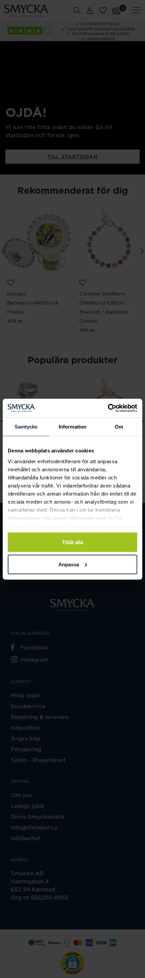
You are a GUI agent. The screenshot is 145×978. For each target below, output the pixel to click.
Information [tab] (72, 427)
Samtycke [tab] (26, 427)
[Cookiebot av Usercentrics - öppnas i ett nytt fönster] (107, 408)
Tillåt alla (72, 542)
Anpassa (68, 564)
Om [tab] (119, 427)
